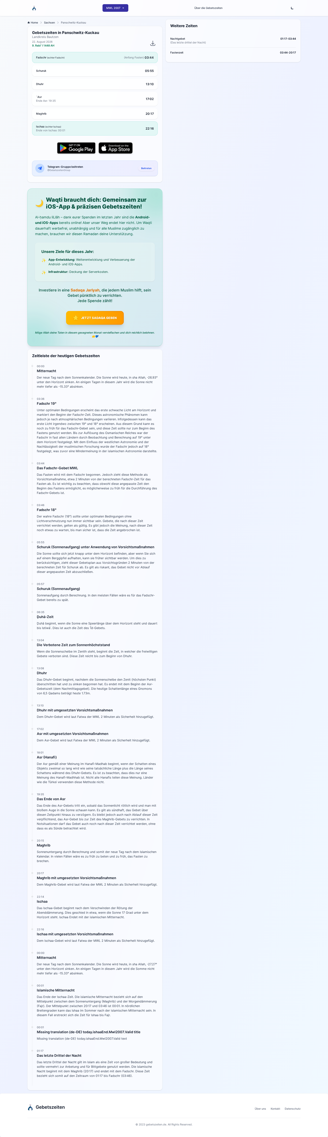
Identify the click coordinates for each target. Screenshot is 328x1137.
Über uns (260, 1108)
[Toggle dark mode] (292, 8)
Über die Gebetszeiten (208, 7)
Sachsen (49, 22)
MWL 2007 (113, 7)
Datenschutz (293, 1108)
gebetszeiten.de (156, 1124)
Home (34, 22)
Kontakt (275, 1108)
